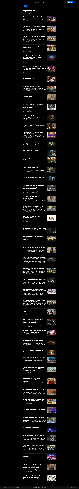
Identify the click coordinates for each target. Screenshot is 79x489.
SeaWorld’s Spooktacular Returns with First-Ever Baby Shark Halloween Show (33, 207)
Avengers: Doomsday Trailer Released (33, 350)
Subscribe (70, 2)
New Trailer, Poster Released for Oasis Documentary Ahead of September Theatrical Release (33, 106)
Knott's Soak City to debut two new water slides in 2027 (33, 269)
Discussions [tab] (31, 13)
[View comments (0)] (31, 23)
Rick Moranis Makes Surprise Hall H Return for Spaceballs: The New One (34, 301)
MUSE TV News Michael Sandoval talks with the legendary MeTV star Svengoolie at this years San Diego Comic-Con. (34, 251)
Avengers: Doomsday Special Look (32, 142)
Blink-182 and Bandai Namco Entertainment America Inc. (33, 402)
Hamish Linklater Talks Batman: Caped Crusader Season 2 (33, 197)
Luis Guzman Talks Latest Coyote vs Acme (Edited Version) (34, 37)
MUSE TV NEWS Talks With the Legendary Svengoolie (34, 248)
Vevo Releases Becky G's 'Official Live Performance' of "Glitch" (33, 77)
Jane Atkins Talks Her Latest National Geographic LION (32, 95)
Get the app (44, 487)
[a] (51, 19)
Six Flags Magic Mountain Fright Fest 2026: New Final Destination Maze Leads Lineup (34, 176)
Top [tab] (27, 13)
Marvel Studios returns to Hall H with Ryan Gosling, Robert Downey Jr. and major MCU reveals (34, 280)
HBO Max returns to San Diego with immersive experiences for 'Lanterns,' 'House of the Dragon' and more (33, 466)
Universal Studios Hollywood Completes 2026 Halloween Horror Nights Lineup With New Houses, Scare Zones (34, 187)
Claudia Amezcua (29, 137)
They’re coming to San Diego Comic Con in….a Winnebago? (33, 390)
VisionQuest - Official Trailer (30, 150)
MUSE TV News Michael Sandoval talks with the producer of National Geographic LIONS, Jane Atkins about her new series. (34, 98)
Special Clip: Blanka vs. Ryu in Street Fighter (34, 228)
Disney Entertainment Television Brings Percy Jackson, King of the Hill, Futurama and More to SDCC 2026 (33, 369)
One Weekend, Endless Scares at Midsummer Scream (31, 217)
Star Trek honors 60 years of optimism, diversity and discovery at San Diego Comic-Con (33, 238)
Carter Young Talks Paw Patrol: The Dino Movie (33, 158)
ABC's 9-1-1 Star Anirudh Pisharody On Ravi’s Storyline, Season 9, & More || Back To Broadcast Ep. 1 (34, 68)
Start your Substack (37, 487)
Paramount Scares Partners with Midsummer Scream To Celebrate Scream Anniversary (33, 380)
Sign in (75, 2)
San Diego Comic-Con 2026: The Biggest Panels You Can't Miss (33, 418)
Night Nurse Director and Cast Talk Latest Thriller (33, 446)
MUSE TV (27, 41)
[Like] (24, 23)
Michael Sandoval (29, 51)
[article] (39, 20)
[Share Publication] (66, 2)
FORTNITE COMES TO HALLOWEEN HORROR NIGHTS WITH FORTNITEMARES (34, 331)
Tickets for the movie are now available (30, 351)
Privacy (10, 487)
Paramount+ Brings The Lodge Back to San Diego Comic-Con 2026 (34, 358)
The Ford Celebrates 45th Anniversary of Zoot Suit (33, 436)
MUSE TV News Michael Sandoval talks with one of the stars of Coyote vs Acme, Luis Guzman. (34, 30)
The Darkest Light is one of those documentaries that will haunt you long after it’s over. (33, 118)
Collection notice (16, 487)
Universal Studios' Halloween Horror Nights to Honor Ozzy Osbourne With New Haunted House (34, 259)
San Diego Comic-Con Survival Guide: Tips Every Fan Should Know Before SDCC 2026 (34, 408)
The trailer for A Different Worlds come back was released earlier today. (33, 126)
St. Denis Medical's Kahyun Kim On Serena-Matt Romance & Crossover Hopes (34, 17)
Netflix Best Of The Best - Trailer (31, 86)
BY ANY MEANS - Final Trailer (30, 167)
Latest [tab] (25, 13)
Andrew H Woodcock (29, 221)
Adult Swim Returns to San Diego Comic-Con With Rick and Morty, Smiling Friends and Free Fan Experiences (33, 321)
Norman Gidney (28, 119)
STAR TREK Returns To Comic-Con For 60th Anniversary (34, 455)
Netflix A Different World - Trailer (31, 124)
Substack (68, 487)
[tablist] (28, 14)
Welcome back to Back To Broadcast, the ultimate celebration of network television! (34, 20)
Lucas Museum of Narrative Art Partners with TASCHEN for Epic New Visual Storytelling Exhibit (33, 57)
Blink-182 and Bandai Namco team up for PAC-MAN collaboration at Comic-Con (33, 400)
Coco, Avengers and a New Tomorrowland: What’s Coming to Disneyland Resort (34, 133)
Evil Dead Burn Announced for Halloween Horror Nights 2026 (33, 341)
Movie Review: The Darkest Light (31, 115)
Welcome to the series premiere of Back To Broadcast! (33, 71)
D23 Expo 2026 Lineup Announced (32, 427)
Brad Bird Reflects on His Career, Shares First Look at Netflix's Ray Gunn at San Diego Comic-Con (34, 291)
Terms (12, 487)
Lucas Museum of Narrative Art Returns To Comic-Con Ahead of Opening (34, 476)
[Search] (63, 2)
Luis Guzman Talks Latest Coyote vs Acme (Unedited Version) (34, 27)
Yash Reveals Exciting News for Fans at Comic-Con (33, 310)
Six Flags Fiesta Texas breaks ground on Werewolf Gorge (33, 46)
